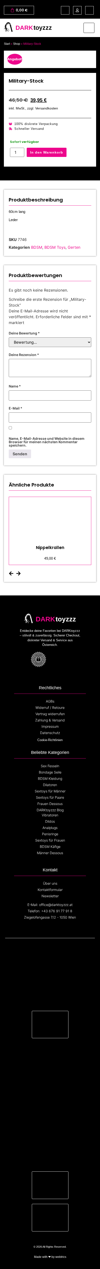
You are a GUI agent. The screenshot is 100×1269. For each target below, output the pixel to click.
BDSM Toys (55, 247)
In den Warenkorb (46, 152)
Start (7, 44)
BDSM (36, 247)
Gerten (74, 247)
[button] (11, 573)
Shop (16, 44)
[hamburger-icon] (88, 28)
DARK (24, 27)
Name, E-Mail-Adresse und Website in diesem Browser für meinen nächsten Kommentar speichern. (46, 442)
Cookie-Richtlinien (50, 740)
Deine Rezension (24, 354)
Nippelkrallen (50, 547)
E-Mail (15, 408)
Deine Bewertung (24, 333)
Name (15, 386)
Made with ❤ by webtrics (50, 1257)
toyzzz (42, 27)
